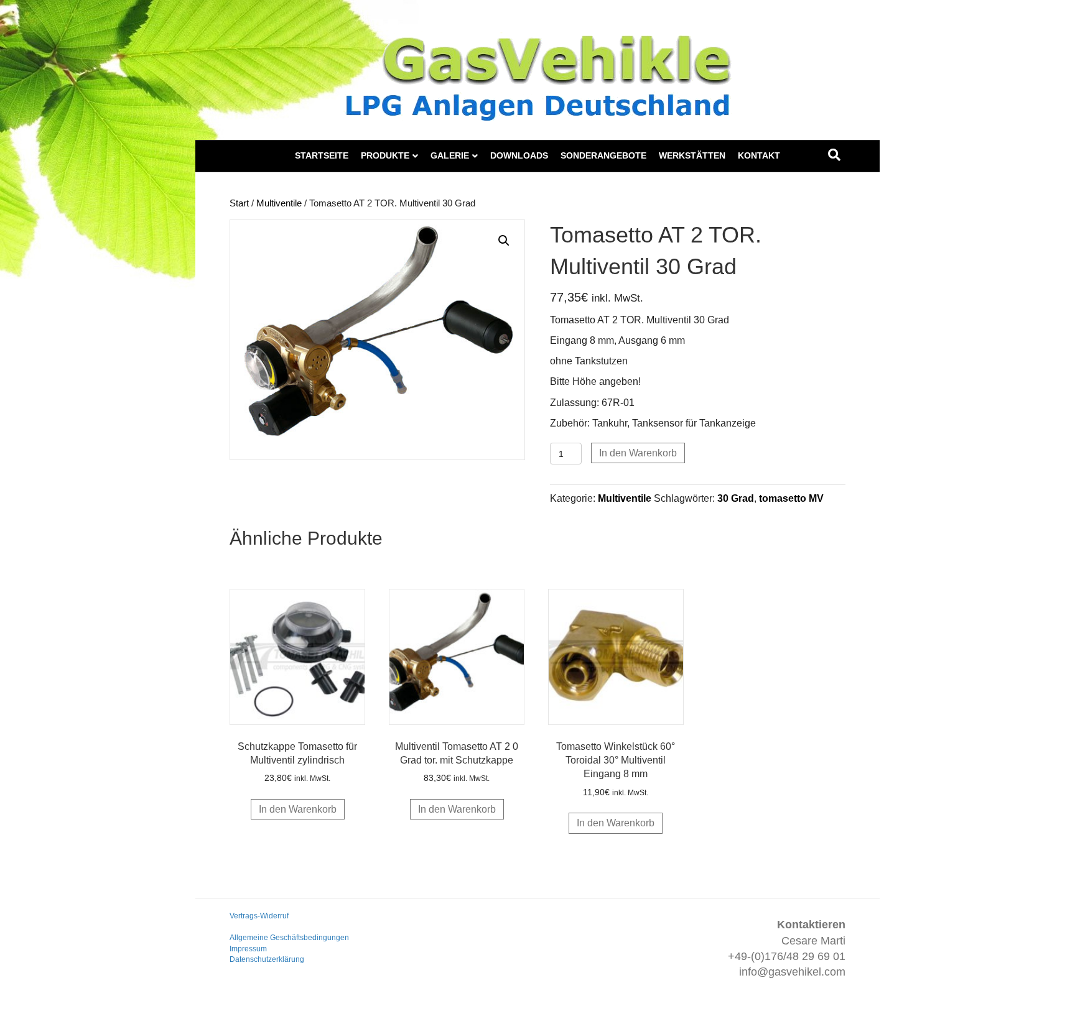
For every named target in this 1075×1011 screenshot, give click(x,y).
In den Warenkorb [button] (298, 809)
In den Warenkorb (638, 453)
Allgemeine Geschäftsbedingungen (289, 937)
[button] (504, 240)
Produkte (385, 155)
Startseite (321, 155)
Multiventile (279, 203)
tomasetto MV (791, 498)
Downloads (519, 155)
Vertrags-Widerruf (259, 916)
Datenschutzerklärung (267, 959)
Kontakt (759, 155)
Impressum (248, 948)
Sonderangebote (603, 155)
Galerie (449, 155)
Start (239, 203)
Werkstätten (692, 155)
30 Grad (735, 498)
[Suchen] (834, 155)
